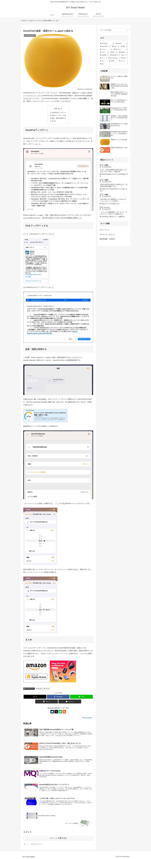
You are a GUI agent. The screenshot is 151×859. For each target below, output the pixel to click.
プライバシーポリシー (107, 234)
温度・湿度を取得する (59, 118)
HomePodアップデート (59, 112)
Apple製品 (39, 688)
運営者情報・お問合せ (107, 239)
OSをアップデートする (59, 115)
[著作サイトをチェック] (52, 711)
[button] (46, 701)
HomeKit (47, 688)
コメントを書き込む (58, 838)
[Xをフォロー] (56, 711)
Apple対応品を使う (29, 688)
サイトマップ (104, 230)
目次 (55, 108)
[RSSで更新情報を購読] (64, 711)
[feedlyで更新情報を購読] (60, 711)
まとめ (54, 121)
